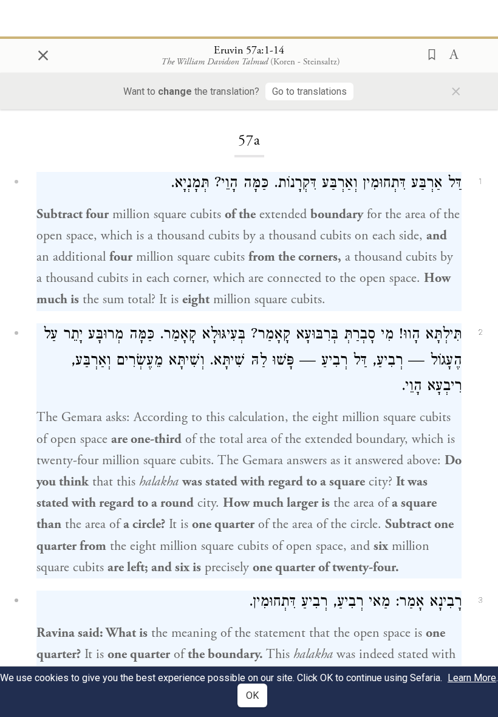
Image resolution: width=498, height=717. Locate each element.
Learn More (472, 678)
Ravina (55, 633)
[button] (428, 53)
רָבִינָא (445, 603)
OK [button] (252, 695)
